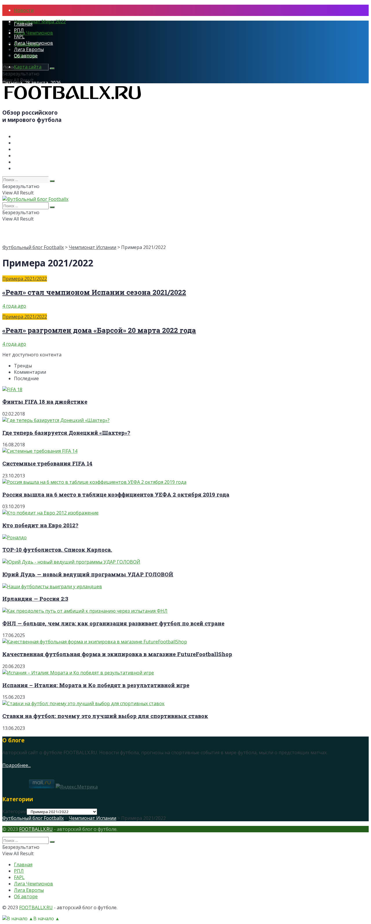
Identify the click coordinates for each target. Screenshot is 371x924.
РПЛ (19, 30)
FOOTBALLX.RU (36, 829)
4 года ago (14, 306)
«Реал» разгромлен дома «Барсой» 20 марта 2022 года (99, 330)
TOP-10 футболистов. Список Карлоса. (57, 549)
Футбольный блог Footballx (33, 247)
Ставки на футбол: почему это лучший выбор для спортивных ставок (105, 715)
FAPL (19, 36)
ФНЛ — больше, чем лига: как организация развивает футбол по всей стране (113, 623)
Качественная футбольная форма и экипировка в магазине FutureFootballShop (117, 654)
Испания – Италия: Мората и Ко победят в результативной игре (95, 685)
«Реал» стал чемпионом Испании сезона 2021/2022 (94, 292)
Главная (23, 24)
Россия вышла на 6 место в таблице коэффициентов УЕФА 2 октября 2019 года (115, 494)
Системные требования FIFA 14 (47, 463)
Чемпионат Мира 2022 (40, 21)
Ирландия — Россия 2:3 (35, 598)
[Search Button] (52, 68)
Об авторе (26, 56)
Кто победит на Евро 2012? (40, 525)
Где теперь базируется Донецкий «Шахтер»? (66, 432)
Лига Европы (29, 49)
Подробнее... (16, 765)
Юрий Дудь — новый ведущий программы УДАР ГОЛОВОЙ (87, 574)
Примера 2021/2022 (24, 278)
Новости (24, 10)
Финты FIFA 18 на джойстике (44, 401)
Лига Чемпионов (33, 33)
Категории (14, 811)
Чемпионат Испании (92, 247)
